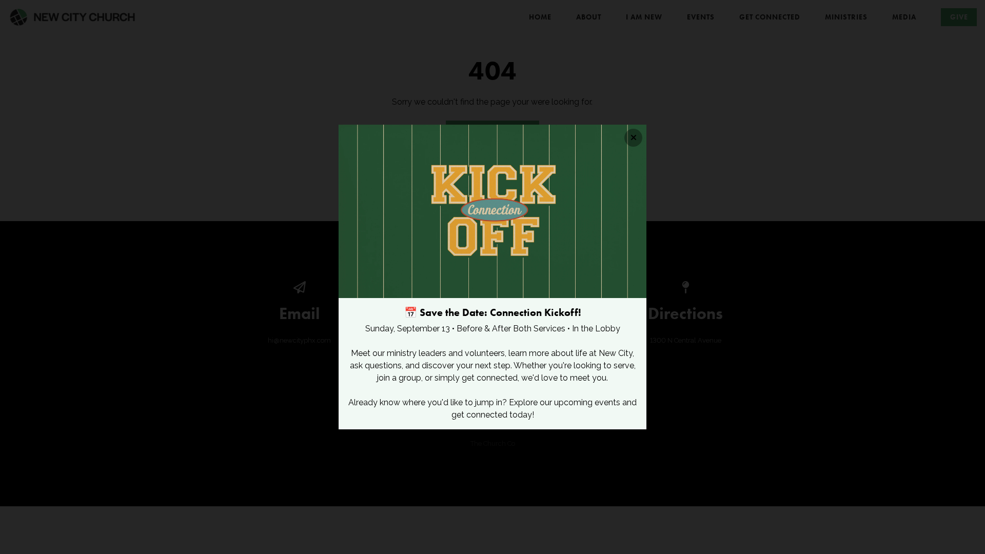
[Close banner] (633, 138)
